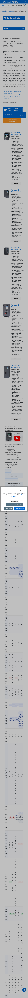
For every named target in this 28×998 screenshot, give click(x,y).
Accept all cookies (19, 508)
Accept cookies (8, 508)
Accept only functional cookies (14, 505)
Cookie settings (14, 501)
